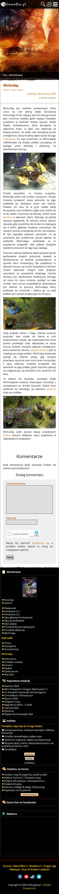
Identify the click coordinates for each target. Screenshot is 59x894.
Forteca (8, 665)
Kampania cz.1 (12, 611)
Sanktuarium (11, 671)
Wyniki (29, 758)
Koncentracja (11, 649)
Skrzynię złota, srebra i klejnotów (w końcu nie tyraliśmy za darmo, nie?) (27, 744)
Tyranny (7, 866)
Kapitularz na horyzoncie (17, 790)
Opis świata (10, 623)
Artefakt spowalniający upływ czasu (23, 736)
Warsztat (9, 674)
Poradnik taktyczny (14, 630)
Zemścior (9, 711)
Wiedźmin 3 (35, 866)
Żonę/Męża (10, 749)
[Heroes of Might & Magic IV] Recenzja (24, 787)
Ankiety (30, 762)
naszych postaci (38, 350)
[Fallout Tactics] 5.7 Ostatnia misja (22, 777)
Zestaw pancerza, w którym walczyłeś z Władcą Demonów (27, 731)
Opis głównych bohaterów (18, 617)
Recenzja (9, 599)
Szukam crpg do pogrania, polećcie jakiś (25, 774)
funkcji (6, 435)
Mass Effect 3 (20, 866)
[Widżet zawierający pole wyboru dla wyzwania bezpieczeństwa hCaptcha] (23, 534)
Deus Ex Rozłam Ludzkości (36, 869)
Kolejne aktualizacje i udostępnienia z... (25, 780)
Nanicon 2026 (11, 686)
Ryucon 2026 (11, 698)
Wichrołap (9, 633)
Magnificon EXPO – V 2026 (18, 704)
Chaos (7, 643)
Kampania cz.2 (12, 614)
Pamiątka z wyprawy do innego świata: (22, 726)
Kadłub (8, 668)
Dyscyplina (10, 646)
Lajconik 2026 (11, 707)
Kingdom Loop (12, 701)
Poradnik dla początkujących (19, 626)
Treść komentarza (15, 483)
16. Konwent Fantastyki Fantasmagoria (25, 692)
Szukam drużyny (13, 784)
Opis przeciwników (14, 620)
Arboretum (10, 658)
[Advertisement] (29, 40)
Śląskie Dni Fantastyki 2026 (18, 714)
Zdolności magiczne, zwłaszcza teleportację (27, 739)
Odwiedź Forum (29, 794)
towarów (51, 389)
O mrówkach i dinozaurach (18, 695)
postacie (7, 217)
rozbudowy (9, 139)
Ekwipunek (10, 608)
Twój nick (11, 518)
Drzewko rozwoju (13, 662)
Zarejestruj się (40, 543)
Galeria (8, 603)
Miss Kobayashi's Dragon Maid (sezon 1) (25, 689)
